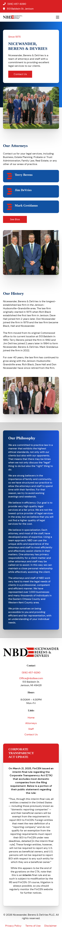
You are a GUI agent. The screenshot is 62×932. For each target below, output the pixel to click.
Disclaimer (50, 925)
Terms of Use (33, 925)
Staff (31, 729)
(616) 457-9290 (31, 672)
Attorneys (31, 723)
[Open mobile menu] (57, 17)
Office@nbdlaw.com (31, 678)
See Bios (15, 219)
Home (31, 717)
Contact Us (20, 74)
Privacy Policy (13, 925)
